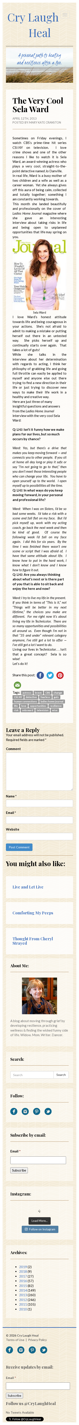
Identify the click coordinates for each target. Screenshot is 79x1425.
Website (12, 829)
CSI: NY (18, 697)
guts (56, 697)
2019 (23, 1267)
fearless (45, 697)
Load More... (40, 1220)
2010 (23, 1309)
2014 (23, 1290)
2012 (23, 1300)
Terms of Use (15, 1340)
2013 (23, 1295)
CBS (47, 692)
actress (27, 692)
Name (11, 796)
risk (16, 710)
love (23, 705)
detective (31, 697)
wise (54, 710)
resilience (56, 705)
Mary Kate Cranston (45, 122)
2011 (23, 1304)
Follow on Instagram (42, 1229)
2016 (23, 1281)
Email (11, 813)
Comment (13, 749)
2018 (23, 1271)
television (42, 710)
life (16, 705)
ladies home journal (52, 701)
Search (61, 1075)
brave (38, 692)
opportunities (38, 705)
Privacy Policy (37, 1340)
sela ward (27, 710)
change (58, 692)
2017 (23, 1276)
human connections (25, 701)
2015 (23, 1286)
